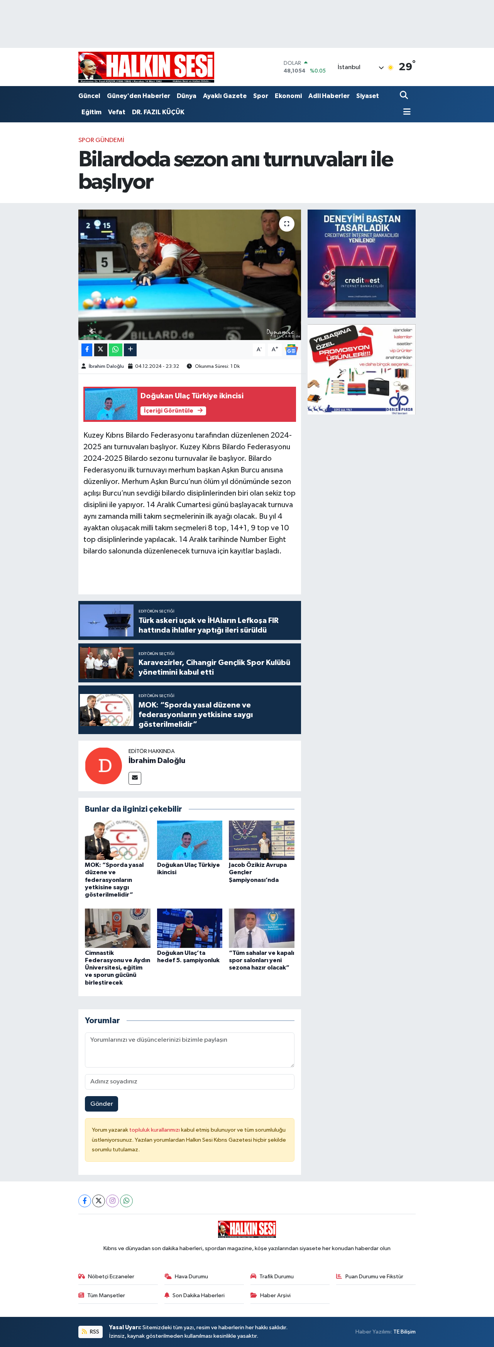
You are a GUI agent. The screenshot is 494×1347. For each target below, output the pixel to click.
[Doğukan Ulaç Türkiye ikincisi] (190, 840)
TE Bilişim (404, 1332)
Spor (260, 96)
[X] (98, 1201)
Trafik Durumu (276, 1276)
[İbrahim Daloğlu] (103, 765)
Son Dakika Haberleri (199, 1295)
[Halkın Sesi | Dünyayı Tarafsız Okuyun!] (146, 67)
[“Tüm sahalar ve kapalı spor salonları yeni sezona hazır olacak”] (261, 928)
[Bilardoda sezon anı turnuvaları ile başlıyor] (189, 275)
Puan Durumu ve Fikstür (374, 1276)
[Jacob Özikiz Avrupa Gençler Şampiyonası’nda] (261, 840)
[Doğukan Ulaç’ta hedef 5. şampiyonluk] (190, 928)
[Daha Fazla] (130, 350)
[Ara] (404, 96)
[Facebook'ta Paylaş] (86, 350)
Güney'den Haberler (138, 96)
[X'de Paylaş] (100, 350)
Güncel (89, 96)
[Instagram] (112, 1201)
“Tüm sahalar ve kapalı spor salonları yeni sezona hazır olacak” (261, 960)
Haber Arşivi (275, 1295)
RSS (94, 1332)
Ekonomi (288, 96)
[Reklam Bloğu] (362, 263)
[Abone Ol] (291, 349)
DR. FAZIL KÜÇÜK (158, 112)
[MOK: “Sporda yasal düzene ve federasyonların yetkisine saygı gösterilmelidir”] (118, 840)
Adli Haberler (329, 96)
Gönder (101, 1104)
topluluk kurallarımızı (155, 1130)
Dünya (186, 96)
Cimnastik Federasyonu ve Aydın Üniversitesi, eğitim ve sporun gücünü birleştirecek (117, 968)
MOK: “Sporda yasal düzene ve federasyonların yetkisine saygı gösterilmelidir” (114, 880)
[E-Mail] (135, 778)
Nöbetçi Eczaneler (111, 1276)
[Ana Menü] (405, 112)
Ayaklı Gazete (225, 96)
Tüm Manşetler (106, 1295)
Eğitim (91, 112)
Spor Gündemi (101, 140)
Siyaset (367, 96)
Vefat (116, 112)
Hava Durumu (191, 1276)
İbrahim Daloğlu (106, 366)
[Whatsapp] (126, 1201)
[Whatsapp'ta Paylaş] (115, 350)
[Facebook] (84, 1201)
